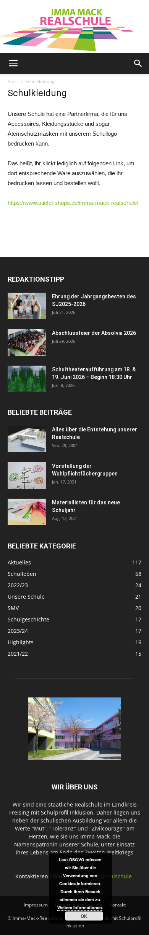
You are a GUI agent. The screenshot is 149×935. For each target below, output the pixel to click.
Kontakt (118, 905)
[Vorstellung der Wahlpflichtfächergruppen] (27, 475)
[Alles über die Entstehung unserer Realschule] (27, 439)
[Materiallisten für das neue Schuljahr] (27, 512)
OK (84, 916)
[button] (138, 63)
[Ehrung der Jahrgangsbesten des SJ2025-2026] (27, 306)
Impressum (36, 905)
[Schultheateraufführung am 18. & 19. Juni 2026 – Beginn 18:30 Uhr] (27, 379)
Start (13, 81)
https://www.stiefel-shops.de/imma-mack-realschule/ (73, 203)
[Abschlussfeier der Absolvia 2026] (27, 342)
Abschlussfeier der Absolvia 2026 (94, 333)
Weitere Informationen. (80, 907)
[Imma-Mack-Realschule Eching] (74, 26)
